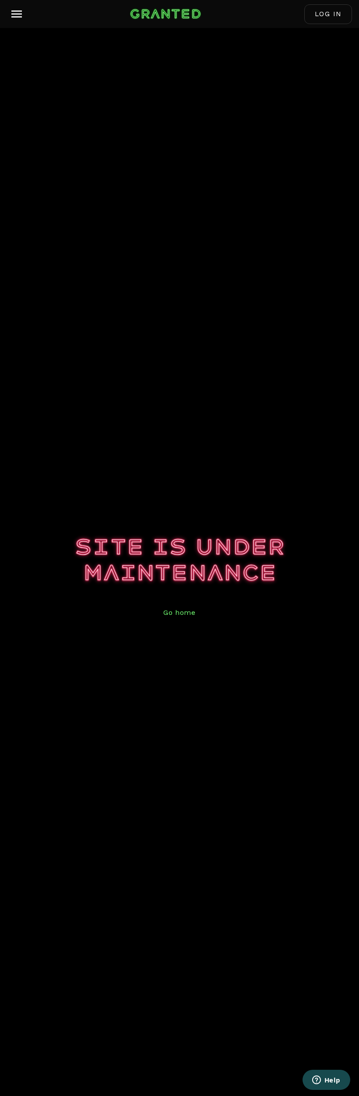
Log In (328, 14)
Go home (179, 612)
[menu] (16, 14)
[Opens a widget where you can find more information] (326, 1081)
